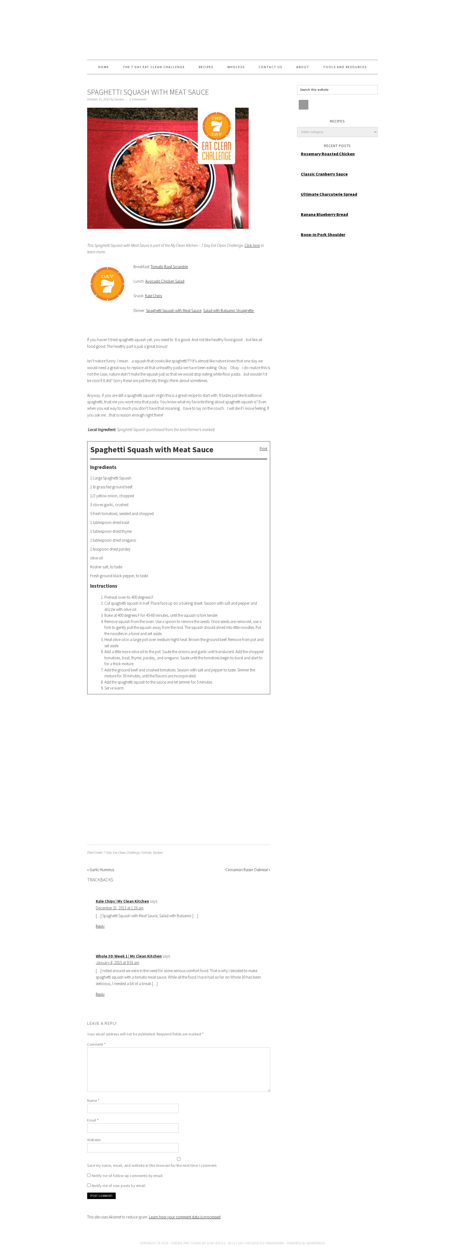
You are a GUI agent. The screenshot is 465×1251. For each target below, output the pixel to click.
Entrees (146, 852)
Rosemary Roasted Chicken (328, 153)
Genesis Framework (267, 1243)
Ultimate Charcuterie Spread (329, 194)
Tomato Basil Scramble (169, 266)
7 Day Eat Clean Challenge (122, 852)
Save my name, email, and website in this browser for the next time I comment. (152, 1165)
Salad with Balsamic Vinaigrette (228, 310)
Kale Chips (153, 295)
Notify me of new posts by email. (119, 1185)
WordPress (316, 1243)
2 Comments (137, 99)
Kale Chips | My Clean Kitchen (122, 901)
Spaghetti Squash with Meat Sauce (173, 310)
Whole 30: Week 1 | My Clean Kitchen (129, 956)
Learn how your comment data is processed (184, 1217)
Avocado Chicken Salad (164, 281)
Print (263, 448)
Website (94, 1139)
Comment (96, 1044)
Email (93, 1120)
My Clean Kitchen (232, 27)
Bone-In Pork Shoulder (323, 234)
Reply (100, 926)
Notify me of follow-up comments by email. (128, 1175)
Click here (252, 245)
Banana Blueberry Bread (324, 214)
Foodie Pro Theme (186, 1243)
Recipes (158, 852)
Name (93, 1100)
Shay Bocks (216, 1243)
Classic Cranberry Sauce (324, 174)
